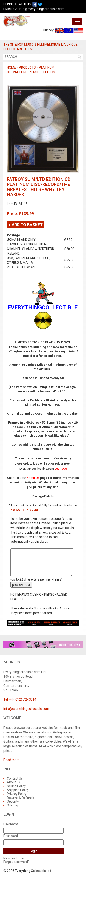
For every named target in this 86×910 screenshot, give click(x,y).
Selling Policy (16, 786)
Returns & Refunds (20, 798)
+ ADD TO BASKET (25, 224)
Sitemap (13, 805)
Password (10, 836)
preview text (21, 585)
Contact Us (15, 778)
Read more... (12, 760)
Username (11, 824)
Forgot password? (16, 862)
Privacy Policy (17, 794)
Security (13, 801)
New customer (14, 858)
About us (13, 782)
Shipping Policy (18, 790)
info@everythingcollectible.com (41, 9)
